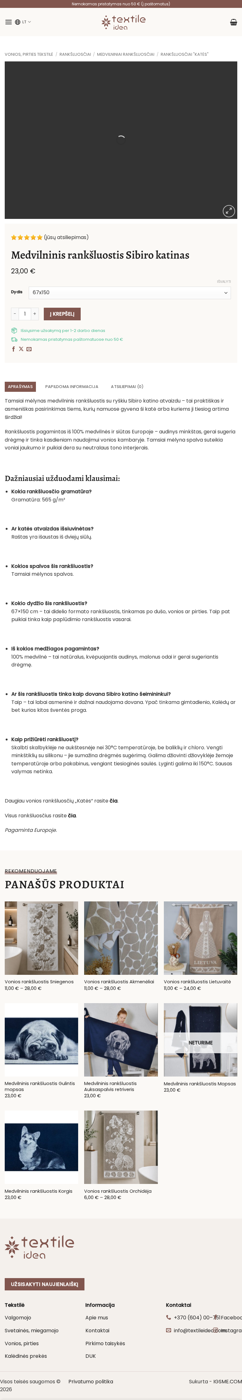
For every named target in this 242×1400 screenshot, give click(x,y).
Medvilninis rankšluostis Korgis (38, 1191)
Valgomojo (18, 1317)
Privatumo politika (90, 1381)
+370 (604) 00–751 (197, 1317)
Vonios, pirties (22, 1343)
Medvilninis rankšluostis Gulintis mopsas (40, 1086)
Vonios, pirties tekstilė (29, 54)
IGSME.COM (227, 1381)
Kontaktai (97, 1330)
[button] (8, 22)
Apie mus (96, 1317)
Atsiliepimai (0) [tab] (127, 386)
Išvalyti (224, 281)
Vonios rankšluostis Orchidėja (118, 1191)
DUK (90, 1356)
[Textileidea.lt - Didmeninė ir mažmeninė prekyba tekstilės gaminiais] (123, 22)
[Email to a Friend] (29, 349)
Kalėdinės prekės (26, 1356)
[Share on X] (21, 349)
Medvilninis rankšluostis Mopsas (200, 1084)
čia (72, 815)
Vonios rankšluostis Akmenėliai (119, 982)
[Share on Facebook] (13, 349)
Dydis (16, 292)
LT (24, 22)
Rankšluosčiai (75, 54)
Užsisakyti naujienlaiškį (44, 1284)
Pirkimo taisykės (105, 1343)
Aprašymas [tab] (20, 386)
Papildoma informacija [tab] (71, 386)
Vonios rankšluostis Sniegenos (39, 982)
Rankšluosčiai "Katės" (185, 54)
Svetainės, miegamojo (32, 1330)
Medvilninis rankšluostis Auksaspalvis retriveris (110, 1086)
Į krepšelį (62, 314)
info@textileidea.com (200, 1330)
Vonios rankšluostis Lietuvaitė (197, 982)
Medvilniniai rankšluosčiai (125, 54)
